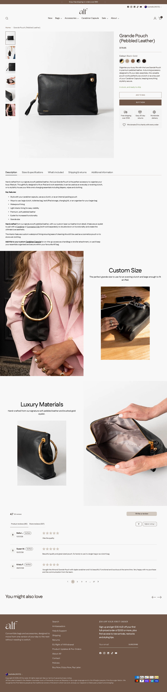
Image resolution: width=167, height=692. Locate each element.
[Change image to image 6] (10, 66)
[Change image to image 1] (10, 38)
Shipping (56, 635)
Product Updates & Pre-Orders (66, 649)
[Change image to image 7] (10, 81)
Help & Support (59, 630)
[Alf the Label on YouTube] (141, 7)
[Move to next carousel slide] (159, 597)
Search (55, 621)
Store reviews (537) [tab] (36, 524)
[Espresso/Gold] (144, 61)
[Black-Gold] (121, 61)
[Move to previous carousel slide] (154, 597)
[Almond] (127, 61)
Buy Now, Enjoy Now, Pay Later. (66, 667)
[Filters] (139, 524)
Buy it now (140, 102)
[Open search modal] (6, 18)
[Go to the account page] (155, 18)
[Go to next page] (99, 581)
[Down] (10, 119)
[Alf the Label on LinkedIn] (134, 7)
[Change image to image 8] (10, 96)
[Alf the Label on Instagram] (131, 7)
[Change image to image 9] (10, 110)
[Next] (105, 2)
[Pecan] (133, 61)
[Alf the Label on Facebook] (128, 7)
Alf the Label (23, 678)
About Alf (56, 653)
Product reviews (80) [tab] (19, 524)
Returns (56, 640)
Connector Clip (33, 227)
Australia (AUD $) (153, 7)
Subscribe (133, 644)
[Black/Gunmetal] (138, 61)
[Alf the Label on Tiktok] (138, 7)
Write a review (141, 513)
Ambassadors (58, 626)
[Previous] (62, 2)
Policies (56, 662)
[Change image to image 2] (10, 52)
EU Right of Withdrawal (63, 644)
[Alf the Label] (83, 11)
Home (8, 27)
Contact (56, 658)
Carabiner (20, 227)
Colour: (128, 56)
